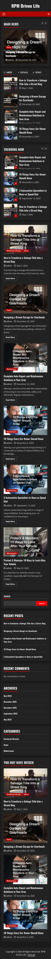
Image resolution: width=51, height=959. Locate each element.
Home (9, 47)
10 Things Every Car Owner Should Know (10, 133)
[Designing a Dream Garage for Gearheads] (25, 828)
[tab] (11, 73)
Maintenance (11, 369)
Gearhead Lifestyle (14, 251)
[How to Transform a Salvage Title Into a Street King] (25, 783)
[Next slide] (45, 23)
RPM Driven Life (25, 5)
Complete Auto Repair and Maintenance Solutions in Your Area (10, 116)
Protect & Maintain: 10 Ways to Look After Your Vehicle (25, 542)
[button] (4, 14)
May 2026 (8, 695)
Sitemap (31, 954)
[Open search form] (49, 14)
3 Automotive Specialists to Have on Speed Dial (10, 178)
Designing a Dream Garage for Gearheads (10, 100)
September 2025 (10, 713)
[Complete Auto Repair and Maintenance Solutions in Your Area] (25, 869)
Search (7, 596)
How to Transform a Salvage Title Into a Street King (10, 84)
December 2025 (10, 701)
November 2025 (10, 707)
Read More (11, 279)
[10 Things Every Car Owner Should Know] (25, 914)
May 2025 (8, 719)
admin (11, 60)
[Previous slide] (42, 23)
